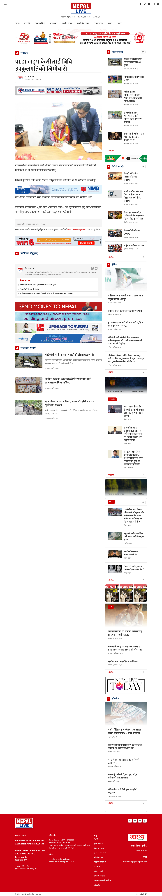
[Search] (158, 4)
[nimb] (58, 189)
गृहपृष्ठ (96, 839)
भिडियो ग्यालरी (118, 167)
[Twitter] (144, 4)
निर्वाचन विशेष (40, 23)
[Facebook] (140, 4)
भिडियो (119, 23)
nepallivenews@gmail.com (78, 229)
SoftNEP (144, 894)
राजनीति (27, 23)
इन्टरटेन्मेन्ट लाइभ (83, 23)
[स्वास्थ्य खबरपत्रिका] (132, 838)
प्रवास (110, 23)
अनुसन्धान (53, 23)
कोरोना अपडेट (99, 871)
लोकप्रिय (115, 699)
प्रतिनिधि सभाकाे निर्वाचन (102, 880)
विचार (111, 502)
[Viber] (153, 4)
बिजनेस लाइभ (67, 23)
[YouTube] (149, 4)
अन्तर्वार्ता (112, 399)
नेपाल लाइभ (29, 77)
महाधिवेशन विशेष (100, 862)
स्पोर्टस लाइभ (98, 23)
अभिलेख (97, 866)
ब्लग (110, 607)
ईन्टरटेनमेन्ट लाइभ (100, 852)
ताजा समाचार (117, 52)
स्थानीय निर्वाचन (99, 876)
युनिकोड (97, 885)
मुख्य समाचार (98, 843)
